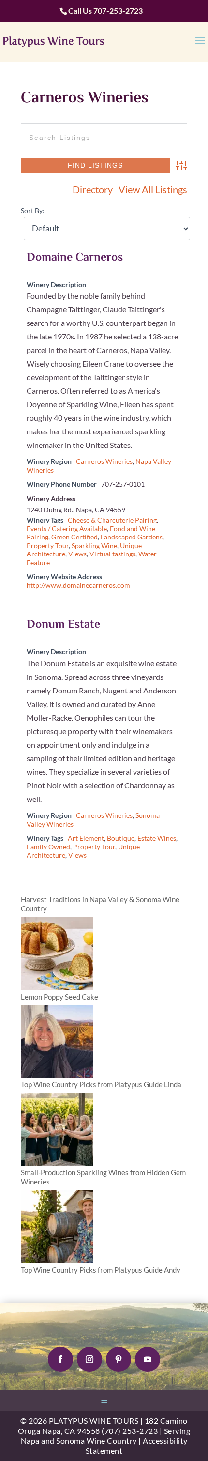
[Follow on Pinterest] (118, 1359)
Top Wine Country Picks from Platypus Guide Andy (100, 1269)
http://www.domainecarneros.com (78, 585)
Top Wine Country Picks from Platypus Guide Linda (101, 1084)
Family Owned (48, 847)
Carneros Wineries (104, 461)
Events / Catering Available (67, 529)
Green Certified (74, 537)
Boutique (120, 838)
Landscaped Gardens (132, 537)
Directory (93, 190)
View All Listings (153, 190)
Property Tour (48, 546)
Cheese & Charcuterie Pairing (112, 520)
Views (77, 554)
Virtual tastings (112, 554)
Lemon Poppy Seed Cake (59, 996)
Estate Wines (156, 838)
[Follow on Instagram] (89, 1359)
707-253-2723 (118, 10)
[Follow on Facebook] (60, 1359)
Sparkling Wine (94, 546)
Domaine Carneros (75, 258)
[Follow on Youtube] (147, 1359)
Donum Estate (63, 625)
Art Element (86, 838)
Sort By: (33, 211)
